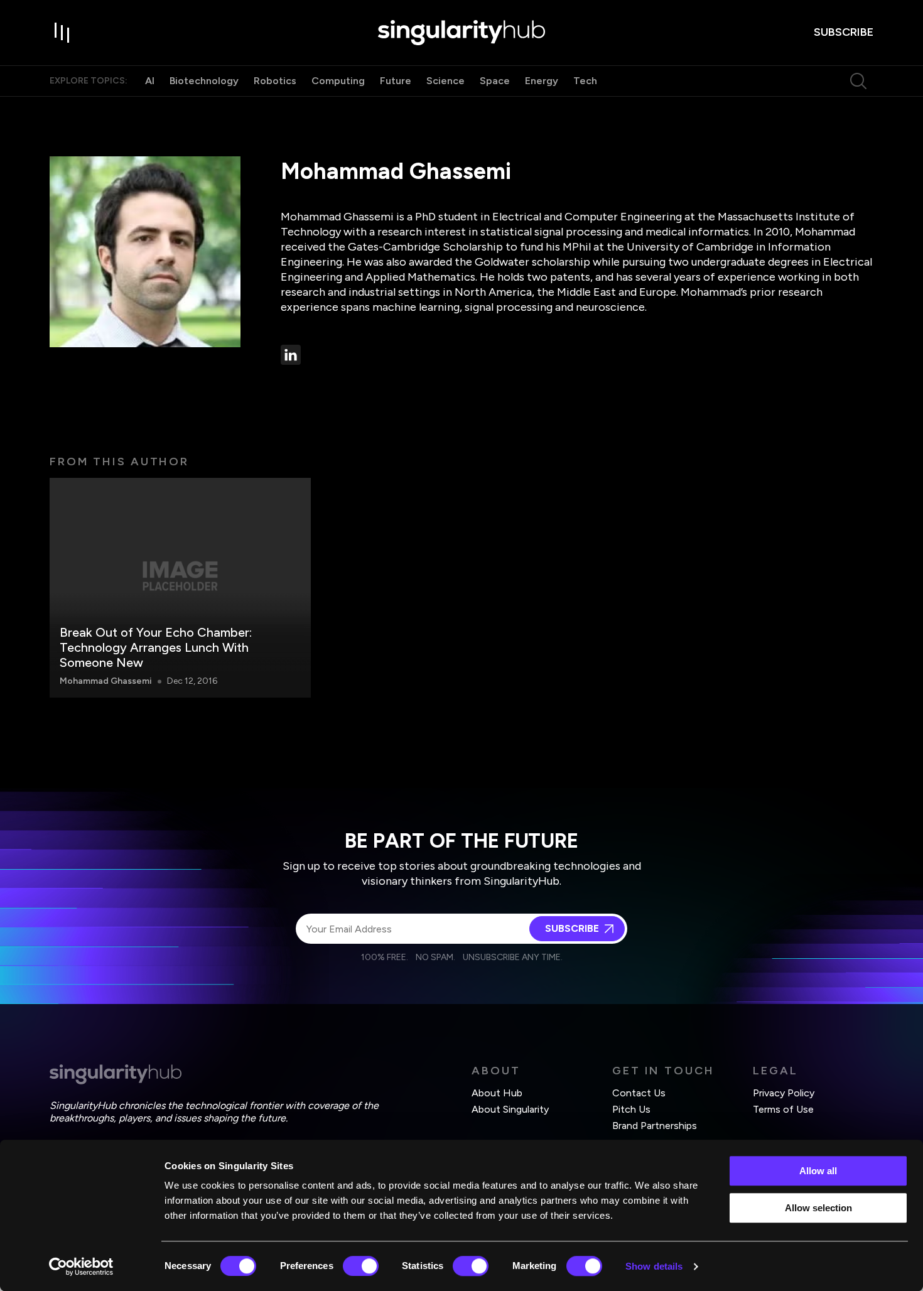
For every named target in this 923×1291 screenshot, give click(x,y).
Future (395, 81)
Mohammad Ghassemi (106, 681)
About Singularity (510, 1109)
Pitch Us (631, 1109)
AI (149, 81)
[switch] (361, 1266)
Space (495, 81)
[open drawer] (62, 32)
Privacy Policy (783, 1093)
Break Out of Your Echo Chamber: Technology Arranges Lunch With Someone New (156, 647)
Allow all (818, 1170)
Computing (338, 81)
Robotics (275, 81)
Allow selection (818, 1207)
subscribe (843, 32)
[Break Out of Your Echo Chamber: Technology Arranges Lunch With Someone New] (180, 588)
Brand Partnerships (654, 1126)
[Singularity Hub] (461, 32)
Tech (585, 81)
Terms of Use (783, 1109)
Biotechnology (204, 81)
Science (445, 81)
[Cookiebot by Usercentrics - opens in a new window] (81, 1266)
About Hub (497, 1093)
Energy (541, 81)
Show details (654, 1266)
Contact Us (639, 1093)
